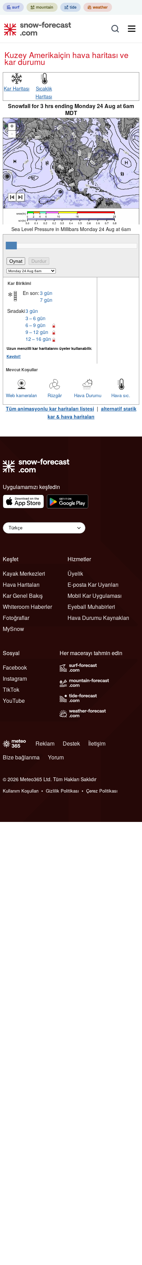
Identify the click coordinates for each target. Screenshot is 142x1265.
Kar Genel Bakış (23, 596)
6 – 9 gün (35, 325)
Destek (71, 743)
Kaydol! (14, 356)
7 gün (46, 299)
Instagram (15, 678)
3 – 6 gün (35, 318)
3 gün (46, 292)
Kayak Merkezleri (24, 573)
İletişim (96, 743)
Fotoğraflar (16, 618)
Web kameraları (21, 395)
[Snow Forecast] (35, 29)
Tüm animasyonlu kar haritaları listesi (50, 408)
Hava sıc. (120, 395)
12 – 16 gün (38, 338)
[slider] (11, 245)
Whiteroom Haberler (27, 607)
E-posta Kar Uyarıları (93, 584)
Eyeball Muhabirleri (91, 607)
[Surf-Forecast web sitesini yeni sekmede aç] (13, 7)
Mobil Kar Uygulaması (95, 596)
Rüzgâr (55, 395)
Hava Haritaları (21, 584)
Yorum (56, 757)
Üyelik (75, 573)
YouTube (14, 701)
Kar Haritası (16, 88)
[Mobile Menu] (131, 28)
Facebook (15, 667)
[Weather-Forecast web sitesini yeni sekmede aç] (97, 7)
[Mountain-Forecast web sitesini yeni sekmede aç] (42, 7)
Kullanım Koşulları (21, 790)
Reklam (45, 743)
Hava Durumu (87, 395)
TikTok (11, 689)
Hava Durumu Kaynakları (98, 618)
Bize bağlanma (21, 757)
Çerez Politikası (102, 790)
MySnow (13, 629)
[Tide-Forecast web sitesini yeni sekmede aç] (70, 7)
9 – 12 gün (37, 331)
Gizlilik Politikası (62, 790)
